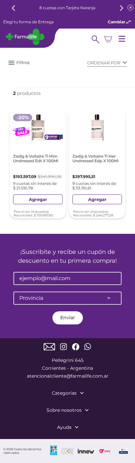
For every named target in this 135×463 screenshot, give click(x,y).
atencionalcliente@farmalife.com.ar (67, 376)
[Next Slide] (121, 8)
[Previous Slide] (13, 8)
